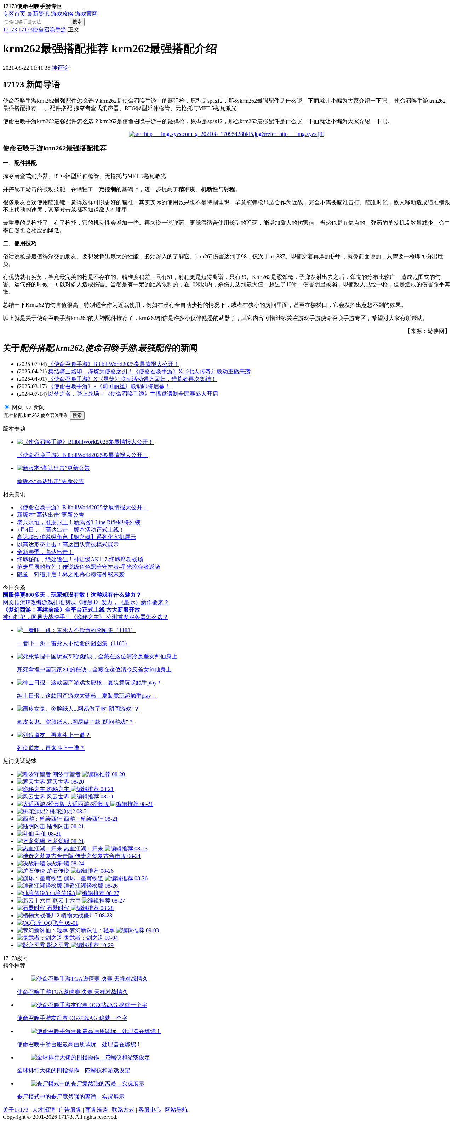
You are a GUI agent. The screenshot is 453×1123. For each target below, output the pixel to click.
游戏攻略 (62, 14)
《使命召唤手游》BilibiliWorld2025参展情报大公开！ (113, 364)
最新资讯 (38, 14)
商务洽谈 (96, 1110)
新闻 (39, 407)
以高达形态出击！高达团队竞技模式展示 (68, 545)
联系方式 (123, 1110)
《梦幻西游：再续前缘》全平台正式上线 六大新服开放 (71, 610)
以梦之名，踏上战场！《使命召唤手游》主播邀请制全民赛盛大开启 (133, 394)
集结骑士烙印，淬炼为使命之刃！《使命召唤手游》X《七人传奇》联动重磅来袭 (149, 371)
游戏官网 (86, 14)
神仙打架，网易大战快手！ (37, 617)
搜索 (77, 21)
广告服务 (70, 1110)
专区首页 (14, 14)
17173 (10, 30)
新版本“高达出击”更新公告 (50, 515)
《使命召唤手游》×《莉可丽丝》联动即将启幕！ (109, 386)
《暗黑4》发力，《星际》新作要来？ (122, 602)
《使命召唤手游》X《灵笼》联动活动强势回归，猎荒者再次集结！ (132, 379)
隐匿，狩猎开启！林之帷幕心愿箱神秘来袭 (71, 574)
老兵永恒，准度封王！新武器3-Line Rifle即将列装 (79, 522)
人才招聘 (43, 1110)
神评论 (60, 68)
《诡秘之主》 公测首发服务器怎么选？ (119, 617)
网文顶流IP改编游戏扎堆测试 (39, 602)
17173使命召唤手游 (42, 30)
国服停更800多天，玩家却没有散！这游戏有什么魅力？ (72, 595)
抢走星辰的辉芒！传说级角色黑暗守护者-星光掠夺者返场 (88, 567)
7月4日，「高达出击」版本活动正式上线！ (71, 530)
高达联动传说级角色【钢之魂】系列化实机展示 (76, 537)
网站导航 (176, 1110)
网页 (17, 407)
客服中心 (149, 1110)
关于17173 (15, 1110)
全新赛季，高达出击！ (45, 552)
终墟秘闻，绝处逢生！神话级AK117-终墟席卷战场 (80, 559)
